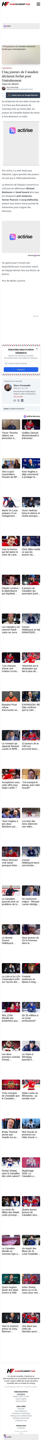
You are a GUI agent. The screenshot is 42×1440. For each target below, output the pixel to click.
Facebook (21, 1428)
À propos (21, 1409)
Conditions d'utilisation (21, 1413)
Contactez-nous (21, 1420)
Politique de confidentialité (21, 1416)
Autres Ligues (21, 1399)
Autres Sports (21, 1401)
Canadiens (21, 1394)
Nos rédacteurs (21, 1411)
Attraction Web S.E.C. (16, 1387)
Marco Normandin (12, 87)
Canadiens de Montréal (16, 409)
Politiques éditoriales (21, 1418)
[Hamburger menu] (38, 4)
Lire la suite (18, 396)
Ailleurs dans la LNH (21, 1396)
